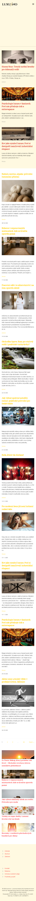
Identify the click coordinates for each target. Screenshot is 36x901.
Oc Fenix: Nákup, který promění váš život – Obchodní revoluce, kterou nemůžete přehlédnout (17, 763)
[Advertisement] (18, 25)
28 (24, 742)
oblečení (4, 82)
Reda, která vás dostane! (13, 455)
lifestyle (3, 121)
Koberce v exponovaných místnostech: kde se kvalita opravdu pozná (14, 231)
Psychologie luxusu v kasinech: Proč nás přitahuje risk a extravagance (16, 106)
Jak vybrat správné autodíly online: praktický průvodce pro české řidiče (16, 401)
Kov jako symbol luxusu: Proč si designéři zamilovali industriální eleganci (17, 146)
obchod (3, 389)
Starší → (31, 742)
